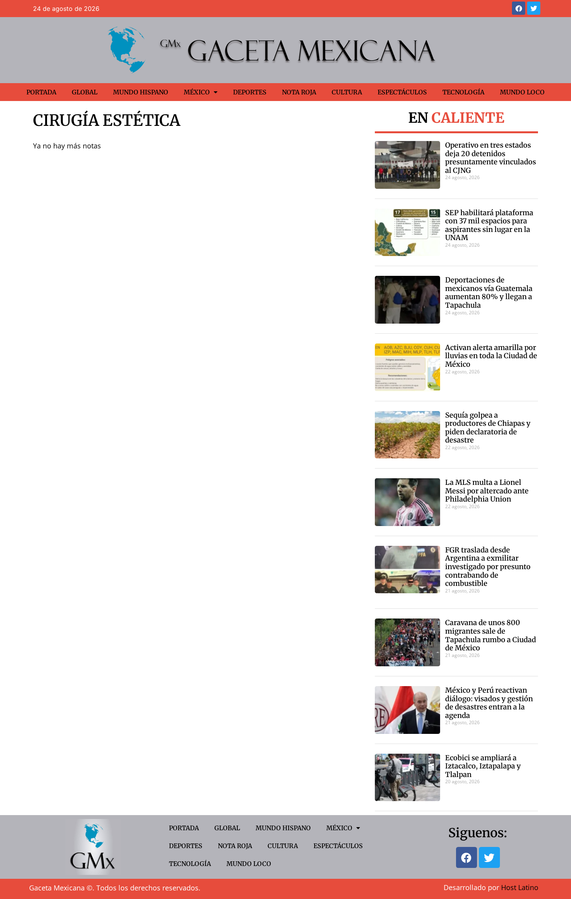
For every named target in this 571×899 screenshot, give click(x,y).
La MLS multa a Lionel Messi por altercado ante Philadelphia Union (487, 491)
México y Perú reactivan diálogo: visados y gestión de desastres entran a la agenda (489, 703)
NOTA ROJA (299, 92)
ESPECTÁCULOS (402, 92)
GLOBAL (84, 92)
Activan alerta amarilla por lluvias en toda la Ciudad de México (491, 356)
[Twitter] (533, 8)
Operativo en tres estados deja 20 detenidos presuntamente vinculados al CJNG (490, 158)
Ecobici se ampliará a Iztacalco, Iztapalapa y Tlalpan (483, 766)
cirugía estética (106, 120)
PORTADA (41, 92)
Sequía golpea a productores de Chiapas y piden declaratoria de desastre (488, 428)
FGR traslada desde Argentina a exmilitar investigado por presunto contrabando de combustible (488, 566)
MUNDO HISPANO (140, 92)
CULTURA (347, 92)
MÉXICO (197, 92)
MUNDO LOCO (522, 92)
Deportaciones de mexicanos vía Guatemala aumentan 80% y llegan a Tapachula (489, 292)
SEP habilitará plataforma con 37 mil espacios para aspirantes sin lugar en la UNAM (489, 225)
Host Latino (519, 887)
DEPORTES (249, 92)
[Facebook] (518, 8)
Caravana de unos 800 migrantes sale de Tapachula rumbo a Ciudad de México (490, 635)
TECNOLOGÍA (463, 92)
